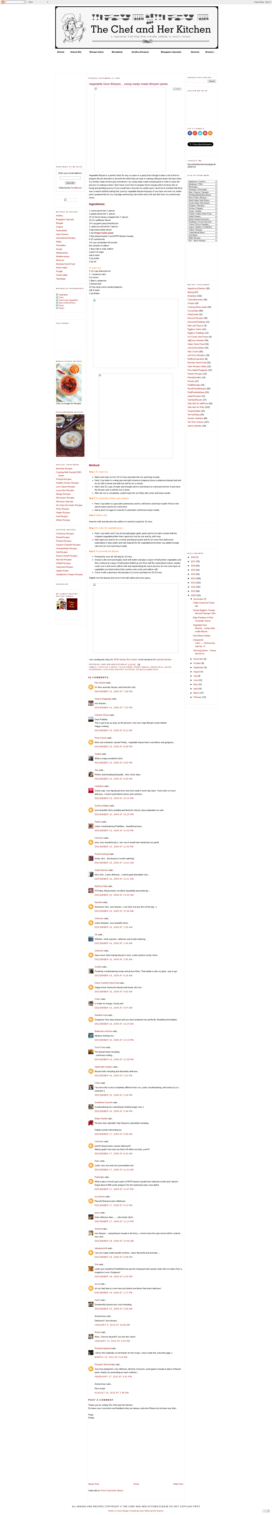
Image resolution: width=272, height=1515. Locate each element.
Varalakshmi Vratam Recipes (69, 574)
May (195, 684)
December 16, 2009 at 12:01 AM (114, 863)
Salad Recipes (194, 396)
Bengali (59, 223)
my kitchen (100, 1196)
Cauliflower (125, 667)
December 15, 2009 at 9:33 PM (113, 779)
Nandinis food (101, 1015)
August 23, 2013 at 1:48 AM (112, 1392)
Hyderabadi (61, 230)
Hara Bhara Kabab (201, 635)
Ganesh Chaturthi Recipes (68, 545)
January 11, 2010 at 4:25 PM (112, 1341)
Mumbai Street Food (65, 264)
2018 (193, 557)
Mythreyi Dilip (101, 886)
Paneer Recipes (195, 374)
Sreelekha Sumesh (103, 1102)
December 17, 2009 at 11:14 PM (114, 1221)
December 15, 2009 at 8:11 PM (113, 730)
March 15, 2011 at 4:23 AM (111, 1357)
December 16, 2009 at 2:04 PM (113, 1095)
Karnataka (61, 245)
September (198, 667)
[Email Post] (138, 664)
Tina (96, 770)
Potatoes (130, 669)
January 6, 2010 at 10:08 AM (112, 1325)
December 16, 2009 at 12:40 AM (114, 895)
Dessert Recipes (195, 318)
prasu (97, 1212)
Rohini (97, 1332)
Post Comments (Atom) (112, 1490)
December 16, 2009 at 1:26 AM (113, 927)
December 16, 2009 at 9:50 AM (113, 991)
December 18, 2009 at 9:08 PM (113, 1257)
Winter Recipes (63, 520)
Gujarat (59, 227)
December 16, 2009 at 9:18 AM (113, 975)
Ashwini (98, 1229)
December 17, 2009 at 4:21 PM (113, 1205)
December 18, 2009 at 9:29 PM (113, 1276)
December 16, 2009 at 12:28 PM (114, 1059)
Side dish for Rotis (196, 407)
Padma (98, 822)
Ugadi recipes (62, 570)
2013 (193, 578)
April (195, 688)
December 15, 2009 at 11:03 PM (114, 830)
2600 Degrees (158, 1511)
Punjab (59, 271)
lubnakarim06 (101, 1248)
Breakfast (192, 296)
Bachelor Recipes (64, 468)
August (196, 671)
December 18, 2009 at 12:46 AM (114, 1241)
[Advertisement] (136, 62)
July (195, 676)
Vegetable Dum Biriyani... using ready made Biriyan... (204, 628)
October (197, 663)
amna (97, 1284)
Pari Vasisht (100, 682)
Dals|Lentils (193, 314)
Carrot (113, 667)
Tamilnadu (60, 279)
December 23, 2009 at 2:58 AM (113, 1309)
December (198, 599)
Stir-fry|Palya (194, 414)
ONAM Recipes (63, 563)
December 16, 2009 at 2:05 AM (113, 959)
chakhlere (99, 786)
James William (144, 1511)
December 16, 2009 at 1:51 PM (113, 1075)
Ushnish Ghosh (102, 715)
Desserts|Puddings (196, 322)
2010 (193, 591)
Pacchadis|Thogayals (198, 370)
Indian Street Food (196, 344)
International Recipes (66, 238)
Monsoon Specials (64, 501)
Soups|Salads (194, 411)
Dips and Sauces (195, 325)
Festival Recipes (64, 479)
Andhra (59, 215)
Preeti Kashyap (102, 854)
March (196, 693)
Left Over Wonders (196, 355)
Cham (97, 999)
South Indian (62, 275)
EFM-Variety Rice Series (125, 659)
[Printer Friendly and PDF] (177, 90)
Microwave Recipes (65, 497)
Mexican (60, 260)
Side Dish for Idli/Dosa (198, 403)
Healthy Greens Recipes (67, 483)
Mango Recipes (63, 494)
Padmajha (99, 1177)
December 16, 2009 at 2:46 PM (113, 1111)
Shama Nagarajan (103, 699)
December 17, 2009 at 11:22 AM (114, 1169)
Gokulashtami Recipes (66, 548)
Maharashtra (62, 253)
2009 (193, 595)
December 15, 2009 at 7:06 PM (113, 691)
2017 (193, 561)
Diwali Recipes (63, 537)
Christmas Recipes (65, 533)
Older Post (178, 1484)
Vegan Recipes (63, 512)
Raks (97, 1161)
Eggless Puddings (196, 333)
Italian (58, 241)
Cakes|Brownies (195, 299)
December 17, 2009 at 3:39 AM (113, 1134)
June (195, 680)
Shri (96, 1264)
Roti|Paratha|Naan (196, 392)
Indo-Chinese (62, 234)
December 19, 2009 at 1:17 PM (113, 1292)
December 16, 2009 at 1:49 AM (113, 943)
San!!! (97, 1300)
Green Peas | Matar (160, 667)
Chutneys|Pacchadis (197, 307)
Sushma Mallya (102, 805)
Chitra (97, 1083)
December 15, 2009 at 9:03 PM (113, 762)
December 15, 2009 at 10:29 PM (114, 814)
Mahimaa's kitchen (103, 1031)
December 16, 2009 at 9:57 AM (113, 1008)
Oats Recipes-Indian (197, 366)
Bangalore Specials (65, 219)
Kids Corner (193, 351)
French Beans (141, 667)
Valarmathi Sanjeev (103, 1067)
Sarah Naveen (101, 870)
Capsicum (103, 667)
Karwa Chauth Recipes (66, 556)
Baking (191, 292)
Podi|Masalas (194, 385)
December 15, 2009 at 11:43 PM (114, 846)
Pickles (191, 381)
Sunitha (98, 967)
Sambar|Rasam (195, 400)
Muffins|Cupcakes (196, 359)
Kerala (59, 249)
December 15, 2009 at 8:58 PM (113, 746)
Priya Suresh (101, 738)
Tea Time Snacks (196, 422)
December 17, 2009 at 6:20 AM (113, 1153)
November (198, 659)
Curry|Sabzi (193, 311)
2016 (193, 565)
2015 (193, 570)
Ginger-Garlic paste (103, 233)
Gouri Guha (100, 1047)
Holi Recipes (62, 552)
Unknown (99, 838)
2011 (193, 587)
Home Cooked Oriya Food (107, 983)
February (197, 697)
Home (136, 1484)
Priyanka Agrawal (103, 1348)
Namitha (98, 902)
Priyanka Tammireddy (105, 1364)
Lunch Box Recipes (65, 490)
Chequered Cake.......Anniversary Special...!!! (204, 643)
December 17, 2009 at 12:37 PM (114, 1189)
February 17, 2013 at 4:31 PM (113, 1376)
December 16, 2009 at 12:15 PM (114, 1040)
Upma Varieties (195, 426)
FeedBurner (76, 188)
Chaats (191, 303)
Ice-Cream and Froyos (198, 337)
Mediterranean (62, 256)
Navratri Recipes (64, 559)
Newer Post (93, 1484)
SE (96, 934)
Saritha (98, 754)
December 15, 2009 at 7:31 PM (113, 707)
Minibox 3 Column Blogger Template (122, 1511)
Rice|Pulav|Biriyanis (147, 669)
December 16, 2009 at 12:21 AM (114, 879)
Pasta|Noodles (194, 377)
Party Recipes (62, 509)
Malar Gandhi (101, 1118)
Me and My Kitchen (162, 659)
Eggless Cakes (195, 329)
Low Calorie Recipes (65, 486)
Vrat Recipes (62, 516)
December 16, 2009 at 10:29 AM (114, 1024)
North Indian (61, 267)
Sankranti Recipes (64, 567)
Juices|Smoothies (196, 348)
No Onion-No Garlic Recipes (69, 505)
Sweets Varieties (195, 418)
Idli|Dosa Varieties (196, 340)
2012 (193, 582)
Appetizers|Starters (196, 288)
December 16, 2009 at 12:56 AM (114, 911)
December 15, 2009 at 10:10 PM (114, 798)
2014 (193, 574)
